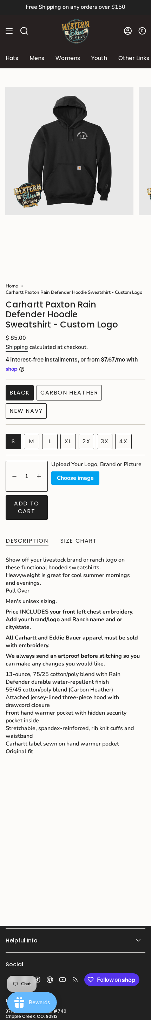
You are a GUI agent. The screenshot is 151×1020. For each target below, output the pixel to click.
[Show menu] (9, 31)
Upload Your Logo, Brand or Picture (96, 464)
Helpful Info (22, 940)
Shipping (17, 347)
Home (12, 286)
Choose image (75, 478)
